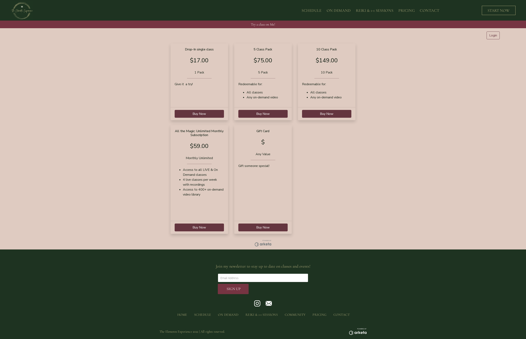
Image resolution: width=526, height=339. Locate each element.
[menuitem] (309, 10)
